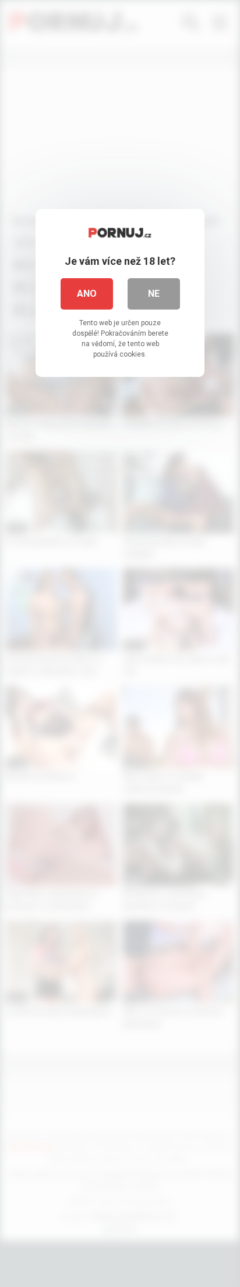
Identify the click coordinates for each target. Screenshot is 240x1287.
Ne (154, 293)
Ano (87, 293)
